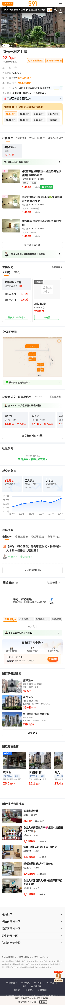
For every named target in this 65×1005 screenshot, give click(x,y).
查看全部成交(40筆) (32, 435)
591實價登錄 (11, 983)
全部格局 (56, 267)
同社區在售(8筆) (32, 245)
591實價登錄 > (9, 957)
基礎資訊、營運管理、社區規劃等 (28, 93)
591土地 (37, 983)
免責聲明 (17, 990)
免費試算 (53, 659)
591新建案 (25, 983)
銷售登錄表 (55, 396)
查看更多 (32, 733)
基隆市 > (21, 957)
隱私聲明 (33, 1002)
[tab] (9, 397)
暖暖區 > (29, 957)
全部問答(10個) (32, 570)
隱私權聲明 (42, 990)
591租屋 (22, 986)
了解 (49, 10)
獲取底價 (48, 187)
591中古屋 (50, 983)
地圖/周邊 (52, 582)
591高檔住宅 (36, 986)
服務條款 (29, 990)
